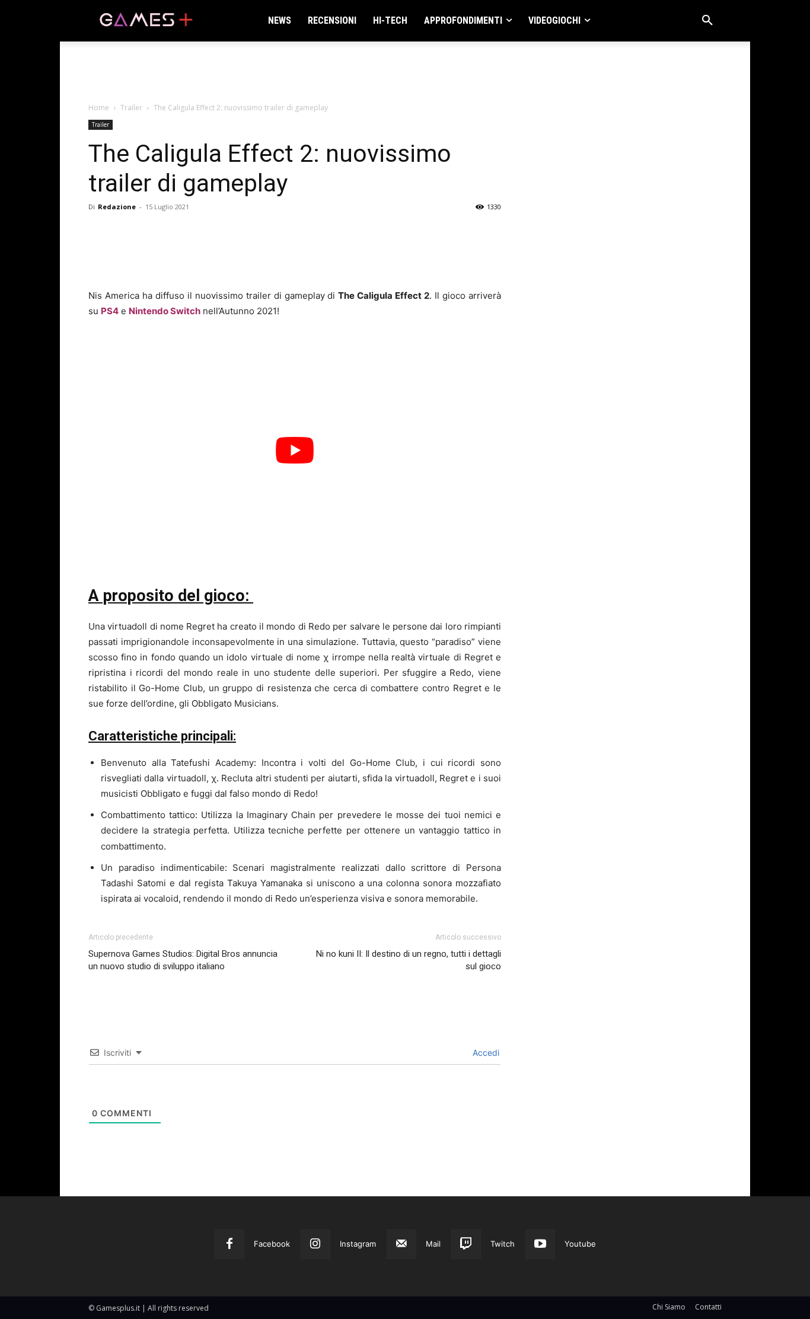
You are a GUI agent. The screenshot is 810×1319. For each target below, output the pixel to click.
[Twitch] (466, 1244)
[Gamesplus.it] (145, 21)
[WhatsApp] (182, 254)
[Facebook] (100, 254)
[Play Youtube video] (294, 450)
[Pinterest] (155, 254)
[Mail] (401, 1244)
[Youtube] (540, 1244)
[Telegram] (209, 254)
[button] (707, 21)
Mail (433, 1243)
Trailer (131, 108)
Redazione (117, 206)
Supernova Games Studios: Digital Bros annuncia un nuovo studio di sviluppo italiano (183, 960)
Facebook (272, 1243)
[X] (127, 254)
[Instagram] (315, 1244)
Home (98, 108)
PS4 (110, 311)
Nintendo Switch (164, 311)
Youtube (580, 1243)
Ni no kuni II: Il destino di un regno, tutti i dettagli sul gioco (408, 960)
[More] (237, 254)
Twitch (502, 1243)
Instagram (358, 1243)
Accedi (484, 1052)
